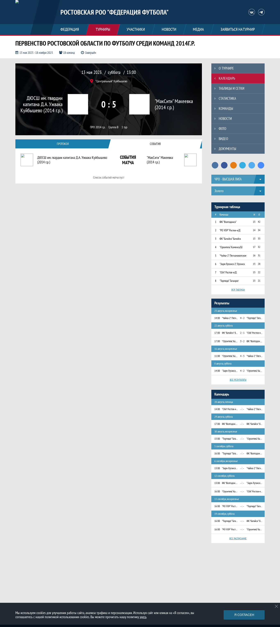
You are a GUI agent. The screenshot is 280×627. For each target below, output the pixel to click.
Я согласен (244, 615)
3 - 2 (242, 341)
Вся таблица (238, 289)
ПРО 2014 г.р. (97, 127)
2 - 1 (242, 333)
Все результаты (238, 380)
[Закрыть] (276, 606)
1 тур (124, 127)
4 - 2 (242, 318)
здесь (143, 616)
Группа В (113, 127)
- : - (242, 409)
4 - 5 (242, 356)
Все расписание (238, 538)
